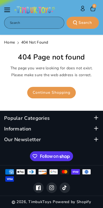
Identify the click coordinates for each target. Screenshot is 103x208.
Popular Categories (27, 118)
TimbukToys (39, 201)
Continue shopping (51, 92)
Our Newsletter (22, 139)
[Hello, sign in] (82, 8)
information (17, 129)
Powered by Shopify (72, 201)
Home (9, 42)
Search (85, 22)
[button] (8, 10)
